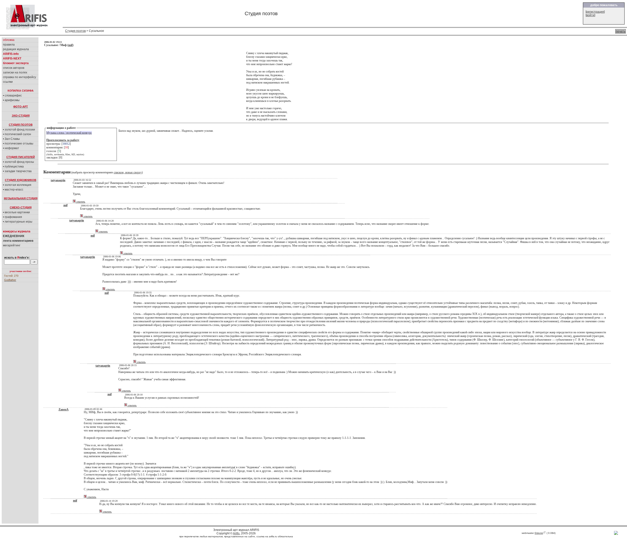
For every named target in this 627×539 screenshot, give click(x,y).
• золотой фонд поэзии (19, 129)
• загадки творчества (17, 171)
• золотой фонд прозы (18, 162)
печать (620, 31)
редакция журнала (16, 49)
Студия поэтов (75, 31)
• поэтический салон (17, 134)
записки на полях (15, 72)
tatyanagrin (58, 180)
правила (9, 44)
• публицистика (13, 166)
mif (70, 45)
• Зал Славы (11, 139)
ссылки (8, 82)
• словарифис (12, 95)
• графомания (12, 217)
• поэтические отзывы (18, 143)
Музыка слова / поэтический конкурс (69, 132)
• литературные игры (17, 221)
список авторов (13, 68)
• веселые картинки (16, 212)
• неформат (11, 148)
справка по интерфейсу (19, 77)
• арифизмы (11, 100)
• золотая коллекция (17, 185)
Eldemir (539, 533)
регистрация (595, 11)
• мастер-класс (13, 189)
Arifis (236, 533)
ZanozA (64, 409)
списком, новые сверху (128, 172)
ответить (80, 201)
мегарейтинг (11, 245)
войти (590, 15)
